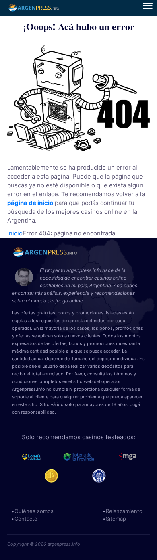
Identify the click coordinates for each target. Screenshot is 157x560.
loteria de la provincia (88, 457)
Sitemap (116, 518)
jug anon (102, 476)
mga (127, 457)
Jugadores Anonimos (55, 476)
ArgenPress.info (34, 7)
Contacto (25, 518)
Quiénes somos (34, 511)
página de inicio (30, 203)
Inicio (15, 233)
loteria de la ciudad (39, 457)
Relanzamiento (124, 511)
